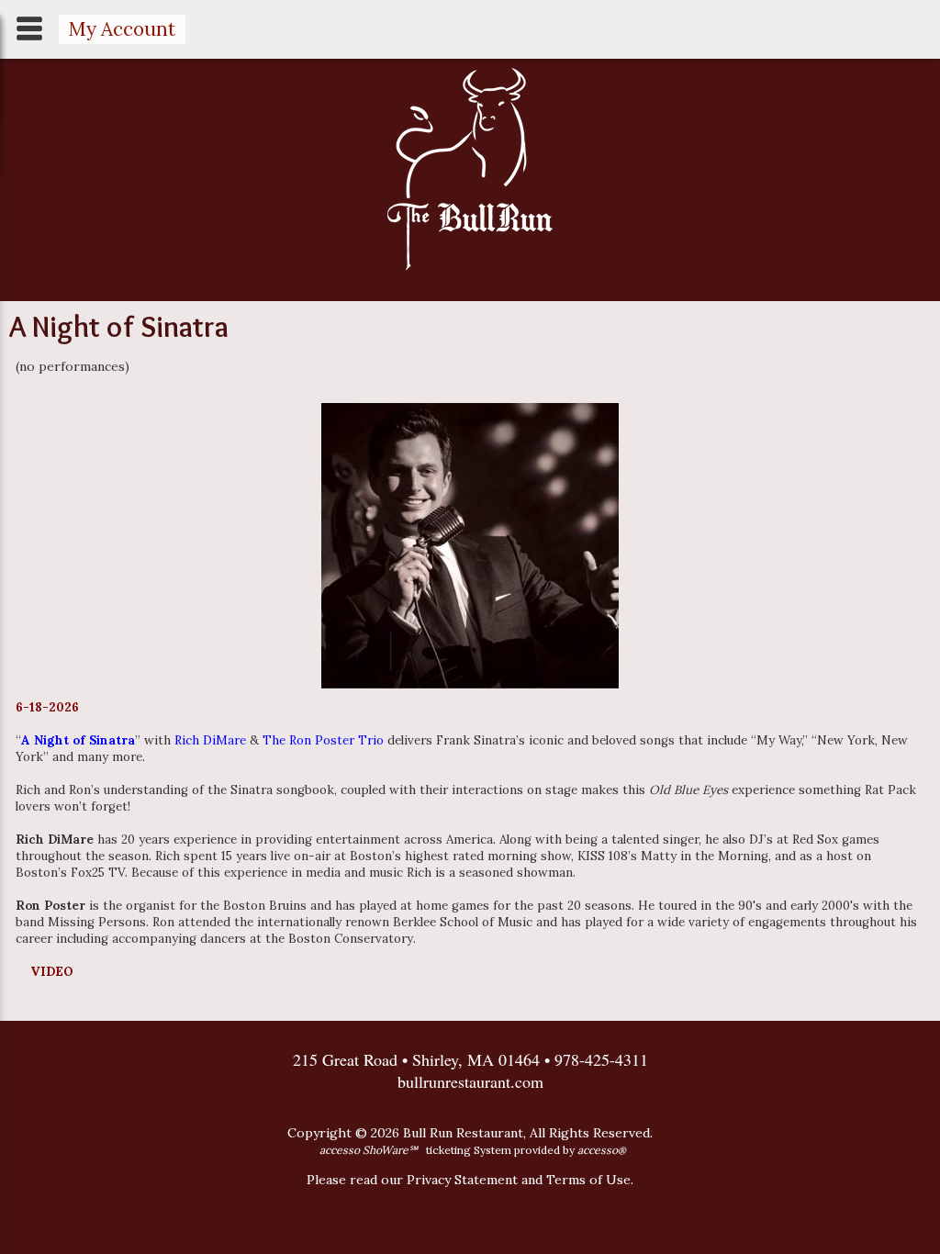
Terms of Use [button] (588, 1179)
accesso (601, 1150)
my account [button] (121, 29)
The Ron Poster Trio (323, 740)
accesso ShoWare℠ (368, 1150)
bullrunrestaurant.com (470, 1081)
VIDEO (51, 972)
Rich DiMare (210, 740)
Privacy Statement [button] (462, 1179)
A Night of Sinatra (78, 740)
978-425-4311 (601, 1059)
